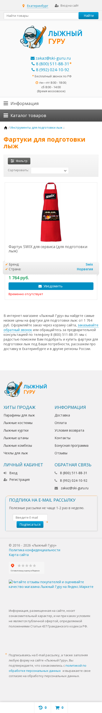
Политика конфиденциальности (34, 550)
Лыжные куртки (16, 430)
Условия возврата (69, 430)
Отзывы (61, 453)
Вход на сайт (69, 6)
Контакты (62, 438)
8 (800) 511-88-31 (52, 63)
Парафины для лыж (19, 415)
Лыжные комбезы (18, 445)
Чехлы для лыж (16, 453)
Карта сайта (19, 554)
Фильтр (22, 161)
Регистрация (19, 479)
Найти (89, 15)
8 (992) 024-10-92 (52, 69)
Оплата (61, 422)
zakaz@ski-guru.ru (53, 58)
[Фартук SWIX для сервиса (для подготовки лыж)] (51, 212)
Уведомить (53, 286)
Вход (13, 473)
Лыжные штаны (16, 438)
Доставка (62, 415)
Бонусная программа (71, 445)
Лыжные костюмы (18, 422)
